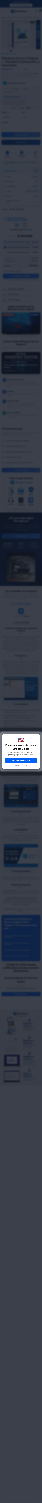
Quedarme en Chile (21, 765)
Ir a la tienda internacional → (21, 760)
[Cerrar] (37, 736)
